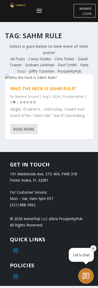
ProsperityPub (69, 71)
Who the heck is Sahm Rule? (43, 88)
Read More (23, 129)
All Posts (17, 58)
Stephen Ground (27, 96)
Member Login (85, 11)
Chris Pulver (64, 58)
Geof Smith (67, 64)
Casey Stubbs (39, 58)
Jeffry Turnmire (41, 71)
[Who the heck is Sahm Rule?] (49, 77)
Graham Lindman (39, 64)
